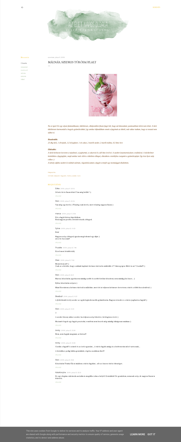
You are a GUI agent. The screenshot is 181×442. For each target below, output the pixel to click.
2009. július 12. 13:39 (68, 330)
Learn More (137, 434)
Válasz (58, 196)
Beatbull (58, 296)
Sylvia (57, 228)
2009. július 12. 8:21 (67, 275)
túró (23, 79)
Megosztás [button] (25, 57)
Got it (151, 434)
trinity (57, 330)
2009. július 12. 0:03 (68, 228)
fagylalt (24, 70)
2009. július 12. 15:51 (67, 360)
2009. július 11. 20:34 (67, 201)
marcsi (58, 214)
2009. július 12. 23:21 (74, 372)
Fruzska (58, 247)
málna (23, 73)
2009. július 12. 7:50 (67, 260)
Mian (57, 260)
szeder (23, 76)
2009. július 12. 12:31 (67, 309)
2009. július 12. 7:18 (69, 248)
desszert (24, 67)
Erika (57, 188)
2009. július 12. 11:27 (70, 296)
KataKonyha (60, 372)
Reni (57, 201)
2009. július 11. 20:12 (67, 188)
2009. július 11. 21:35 (69, 214)
